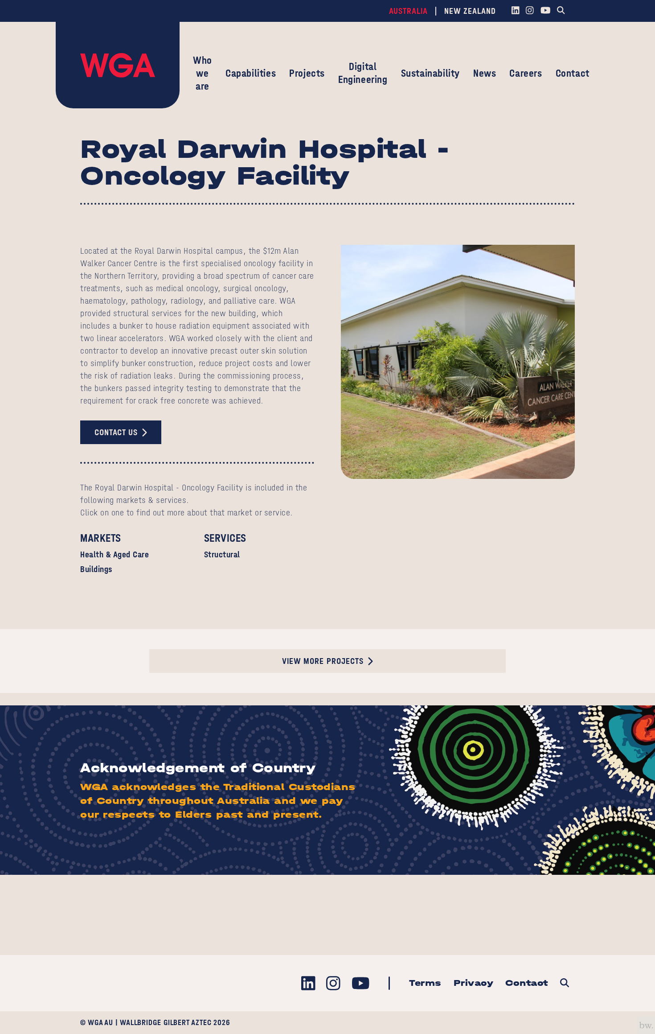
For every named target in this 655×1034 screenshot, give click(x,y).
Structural (222, 554)
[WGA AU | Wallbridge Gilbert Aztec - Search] (564, 983)
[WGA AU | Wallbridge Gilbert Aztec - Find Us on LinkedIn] (515, 11)
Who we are (202, 73)
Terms (425, 983)
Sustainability (430, 73)
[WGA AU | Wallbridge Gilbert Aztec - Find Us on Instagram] (530, 11)
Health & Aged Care (114, 554)
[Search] (561, 11)
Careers (525, 73)
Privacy (474, 983)
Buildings (96, 569)
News (484, 73)
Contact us (116, 432)
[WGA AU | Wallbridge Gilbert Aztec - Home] (118, 65)
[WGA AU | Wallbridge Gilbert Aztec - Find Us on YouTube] (545, 11)
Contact (573, 73)
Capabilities (250, 73)
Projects (307, 73)
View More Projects (323, 661)
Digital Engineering (363, 73)
